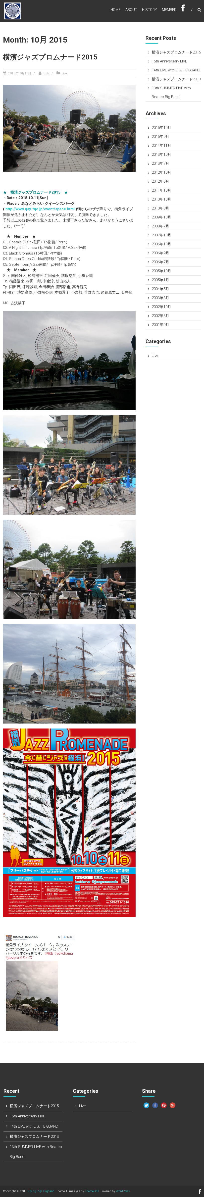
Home (115, 9)
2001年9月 (160, 324)
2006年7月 (160, 262)
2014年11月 (161, 145)
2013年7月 (160, 163)
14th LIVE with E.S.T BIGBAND (176, 70)
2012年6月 (160, 181)
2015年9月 (160, 136)
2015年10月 (161, 127)
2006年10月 (161, 244)
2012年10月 (161, 172)
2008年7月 (160, 226)
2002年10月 (161, 307)
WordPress (123, 1191)
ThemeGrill (92, 1191)
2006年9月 (160, 253)
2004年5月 (160, 289)
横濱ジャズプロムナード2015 (50, 57)
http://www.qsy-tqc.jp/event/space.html (40, 209)
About (131, 9)
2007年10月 (161, 235)
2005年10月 (161, 271)
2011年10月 (161, 190)
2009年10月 (161, 217)
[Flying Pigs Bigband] (12, 10)
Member (169, 9)
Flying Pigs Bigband (41, 1191)
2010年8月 (160, 208)
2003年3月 (160, 298)
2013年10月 (161, 154)
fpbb (46, 73)
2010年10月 (161, 199)
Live (64, 73)
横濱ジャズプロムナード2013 (176, 79)
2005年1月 (160, 280)
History (149, 9)
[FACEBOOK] (183, 9)
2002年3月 (160, 315)
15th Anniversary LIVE (169, 61)
